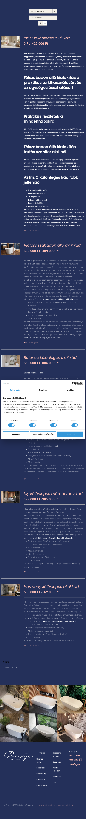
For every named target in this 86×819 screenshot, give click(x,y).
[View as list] (45, 23)
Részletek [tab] (43, 390)
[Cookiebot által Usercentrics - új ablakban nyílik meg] (73, 383)
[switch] (32, 425)
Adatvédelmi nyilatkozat (53, 805)
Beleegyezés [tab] (15, 390)
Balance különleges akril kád (50, 357)
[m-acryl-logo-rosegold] (75, 756)
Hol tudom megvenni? (32, 230)
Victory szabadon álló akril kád (52, 245)
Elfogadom (70, 434)
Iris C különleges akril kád (47, 38)
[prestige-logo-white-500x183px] (18, 751)
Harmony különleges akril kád (51, 586)
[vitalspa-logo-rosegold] (75, 764)
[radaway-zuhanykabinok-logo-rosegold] (75, 759)
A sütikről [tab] (71, 390)
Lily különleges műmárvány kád (53, 493)
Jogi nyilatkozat (67, 805)
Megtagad (16, 434)
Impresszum (39, 805)
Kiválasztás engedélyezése (43, 434)
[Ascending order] (54, 11)
